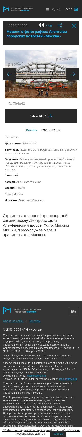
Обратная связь (13, 321)
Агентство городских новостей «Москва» (18, 9)
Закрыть (74, 25)
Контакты (34, 321)
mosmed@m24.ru (36, 375)
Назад (9, 74)
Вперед (72, 74)
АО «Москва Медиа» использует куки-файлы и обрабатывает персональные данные (41, 432)
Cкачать (31, 130)
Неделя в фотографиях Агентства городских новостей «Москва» (37, 34)
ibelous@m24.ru (68, 379)
